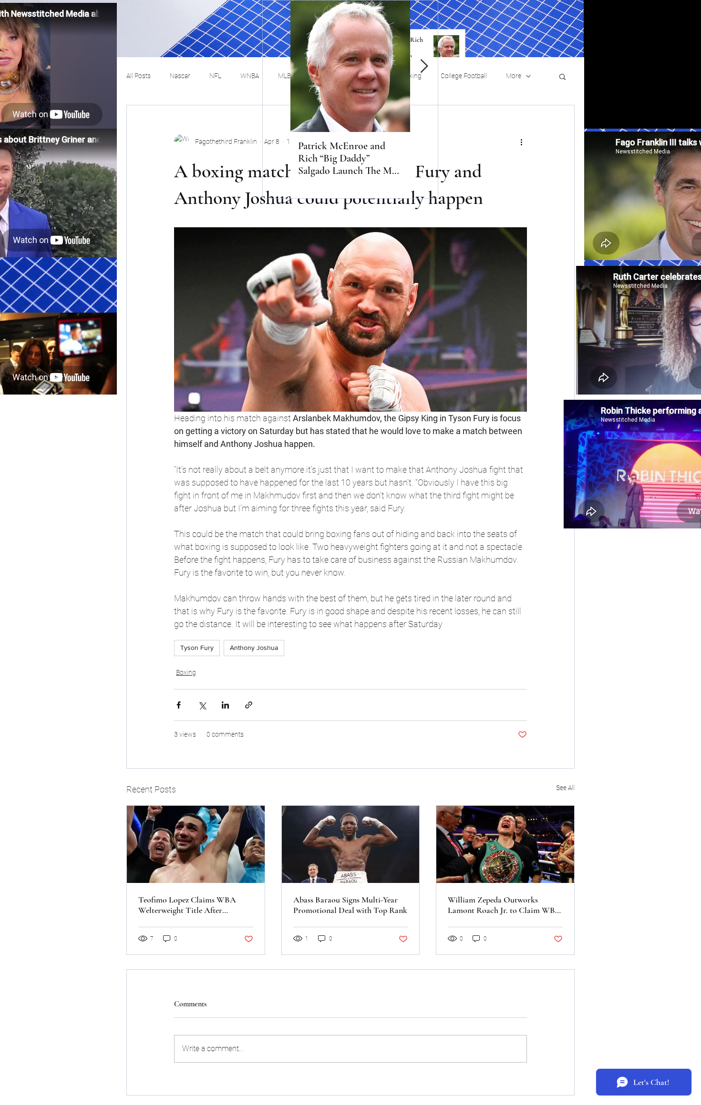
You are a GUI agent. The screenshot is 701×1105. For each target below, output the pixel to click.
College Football (464, 76)
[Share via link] (248, 705)
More (513, 76)
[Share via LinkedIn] (225, 705)
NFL (215, 76)
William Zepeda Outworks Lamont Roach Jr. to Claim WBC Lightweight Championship (504, 904)
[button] (562, 76)
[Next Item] (424, 66)
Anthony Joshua (254, 647)
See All (565, 787)
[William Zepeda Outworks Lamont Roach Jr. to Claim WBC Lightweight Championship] (505, 844)
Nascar (180, 76)
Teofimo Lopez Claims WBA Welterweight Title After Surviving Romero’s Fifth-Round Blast (193, 904)
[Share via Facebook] (178, 705)
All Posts (138, 76)
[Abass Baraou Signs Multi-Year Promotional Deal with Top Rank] (351, 844)
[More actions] (521, 141)
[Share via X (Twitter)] (201, 705)
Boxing (186, 672)
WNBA (249, 76)
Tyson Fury (197, 647)
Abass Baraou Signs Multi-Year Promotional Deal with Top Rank (350, 904)
